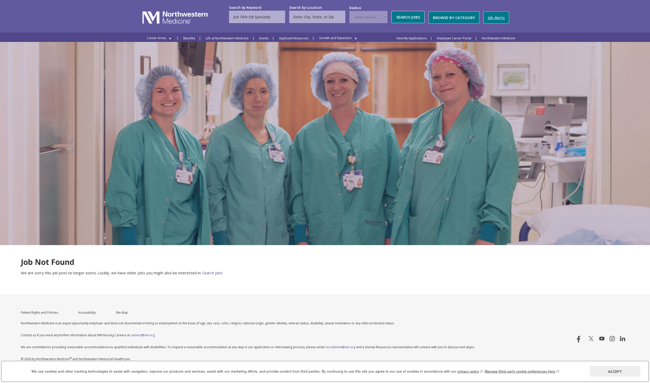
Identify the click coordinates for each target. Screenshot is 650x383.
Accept (615, 371)
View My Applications (411, 38)
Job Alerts (496, 17)
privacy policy (470, 371)
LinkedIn (622, 338)
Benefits (189, 38)
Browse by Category (454, 17)
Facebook (580, 338)
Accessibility (87, 312)
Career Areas (156, 38)
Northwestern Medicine (498, 38)
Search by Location (305, 7)
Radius (355, 8)
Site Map (122, 312)
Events (263, 38)
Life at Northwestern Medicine (227, 38)
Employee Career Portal (454, 38)
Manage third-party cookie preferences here (522, 371)
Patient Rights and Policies (39, 312)
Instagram (612, 338)
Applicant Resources (293, 38)
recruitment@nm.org (340, 347)
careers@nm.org (143, 335)
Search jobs (212, 272)
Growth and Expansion (335, 38)
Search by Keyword (245, 7)
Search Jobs (408, 17)
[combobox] (317, 17)
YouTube (602, 338)
